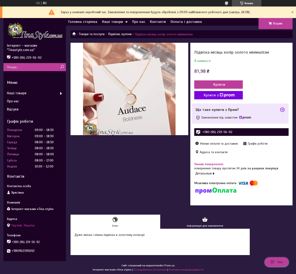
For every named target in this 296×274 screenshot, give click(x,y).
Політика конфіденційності (186, 269)
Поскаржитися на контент (150, 269)
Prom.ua (169, 265)
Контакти (158, 21)
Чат (280, 262)
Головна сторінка (82, 21)
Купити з (211, 95)
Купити (219, 84)
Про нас (138, 21)
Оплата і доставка (186, 21)
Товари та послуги (92, 34)
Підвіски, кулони (120, 34)
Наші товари (112, 21)
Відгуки (12, 109)
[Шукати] (62, 67)
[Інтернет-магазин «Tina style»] (34, 30)
